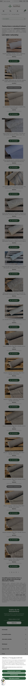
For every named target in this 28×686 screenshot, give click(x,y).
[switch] (3, 684)
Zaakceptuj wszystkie (14, 678)
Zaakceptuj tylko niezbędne (14, 671)
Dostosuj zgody (14, 674)
